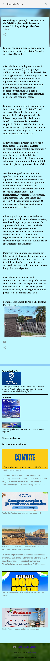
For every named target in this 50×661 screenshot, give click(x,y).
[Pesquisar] (46, 4)
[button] (4, 34)
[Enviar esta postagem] (4, 342)
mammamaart (32, 652)
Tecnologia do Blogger (26, 647)
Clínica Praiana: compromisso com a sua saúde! (21, 629)
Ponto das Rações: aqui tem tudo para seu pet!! (21, 513)
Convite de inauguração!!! (13, 470)
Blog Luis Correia (15, 4)
